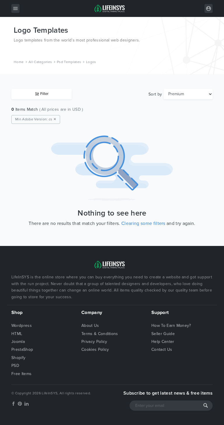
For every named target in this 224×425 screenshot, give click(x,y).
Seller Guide (163, 333)
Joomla (18, 341)
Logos (91, 62)
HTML (16, 333)
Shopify (18, 357)
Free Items (21, 373)
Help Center (162, 341)
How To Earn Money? (171, 325)
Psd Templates (69, 62)
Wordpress (21, 325)
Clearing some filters (143, 223)
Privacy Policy (94, 341)
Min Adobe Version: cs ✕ (35, 119)
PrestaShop (22, 349)
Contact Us (161, 349)
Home (19, 62)
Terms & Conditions (99, 333)
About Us (90, 325)
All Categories (40, 62)
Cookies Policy (95, 349)
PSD (15, 365)
